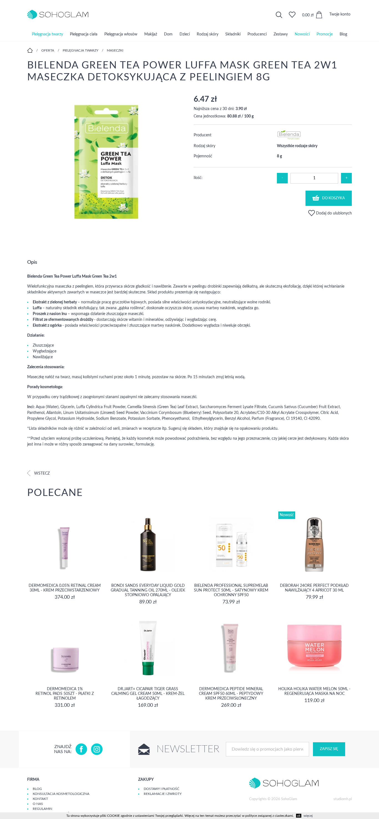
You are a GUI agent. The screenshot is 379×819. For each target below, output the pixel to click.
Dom (168, 34)
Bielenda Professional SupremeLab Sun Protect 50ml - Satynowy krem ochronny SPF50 (231, 590)
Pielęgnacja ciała (83, 34)
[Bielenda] (289, 138)
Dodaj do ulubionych (333, 213)
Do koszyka (333, 198)
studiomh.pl (342, 799)
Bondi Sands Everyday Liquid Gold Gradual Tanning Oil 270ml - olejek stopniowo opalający (148, 590)
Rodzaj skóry (207, 34)
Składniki (233, 34)
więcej (308, 815)
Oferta (47, 50)
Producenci (257, 34)
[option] (106, 164)
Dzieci (185, 34)
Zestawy (281, 34)
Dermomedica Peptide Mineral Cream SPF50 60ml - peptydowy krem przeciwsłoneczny (231, 693)
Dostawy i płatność (161, 788)
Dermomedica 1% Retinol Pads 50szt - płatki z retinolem (65, 693)
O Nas (38, 803)
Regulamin (42, 808)
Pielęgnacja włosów (120, 34)
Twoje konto (339, 14)
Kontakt (40, 798)
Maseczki (115, 50)
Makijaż (150, 34)
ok (298, 815)
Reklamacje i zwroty (162, 793)
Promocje (325, 34)
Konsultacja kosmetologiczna (61, 793)
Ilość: (198, 178)
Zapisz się (329, 749)
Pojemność (203, 156)
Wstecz (41, 473)
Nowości (302, 34)
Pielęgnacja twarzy (47, 34)
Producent (202, 135)
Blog (343, 34)
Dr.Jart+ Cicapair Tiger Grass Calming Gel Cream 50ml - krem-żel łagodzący (148, 693)
